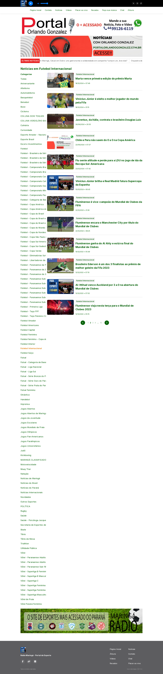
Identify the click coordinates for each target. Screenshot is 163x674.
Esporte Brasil (27, 139)
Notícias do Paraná (30, 488)
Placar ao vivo (81, 10)
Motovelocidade (28, 464)
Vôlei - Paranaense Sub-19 (33, 566)
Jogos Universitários (31, 446)
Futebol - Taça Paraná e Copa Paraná (33, 316)
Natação (25, 474)
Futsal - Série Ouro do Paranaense (33, 381)
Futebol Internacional (31, 348)
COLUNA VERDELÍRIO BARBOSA (33, 120)
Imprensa (25, 404)
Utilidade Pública (29, 548)
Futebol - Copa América (32, 204)
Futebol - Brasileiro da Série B (33, 153)
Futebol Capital (28, 330)
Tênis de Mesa (28, 539)
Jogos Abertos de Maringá (33, 413)
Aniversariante (27, 83)
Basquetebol (27, 97)
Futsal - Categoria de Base (33, 362)
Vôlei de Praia (27, 599)
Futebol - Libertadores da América (33, 260)
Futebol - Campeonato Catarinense (33, 181)
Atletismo (25, 88)
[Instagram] (137, 3)
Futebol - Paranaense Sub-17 (33, 288)
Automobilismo (28, 93)
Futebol (24, 148)
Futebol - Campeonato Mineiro (33, 190)
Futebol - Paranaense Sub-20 (33, 302)
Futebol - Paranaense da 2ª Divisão (33, 269)
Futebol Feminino (29, 334)
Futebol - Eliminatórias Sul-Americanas (33, 255)
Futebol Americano (30, 325)
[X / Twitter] (133, 3)
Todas (24, 79)
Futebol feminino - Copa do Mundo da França (33, 339)
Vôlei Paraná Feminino (31, 604)
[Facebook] (141, 3)
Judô (23, 450)
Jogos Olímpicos (29, 432)
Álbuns (131, 10)
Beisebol (25, 102)
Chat (122, 10)
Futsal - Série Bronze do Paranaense (33, 376)
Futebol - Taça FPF (30, 311)
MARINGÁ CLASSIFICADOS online (33, 460)
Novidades (26, 497)
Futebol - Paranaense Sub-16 (33, 283)
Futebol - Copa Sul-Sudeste (33, 246)
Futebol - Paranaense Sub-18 (33, 292)
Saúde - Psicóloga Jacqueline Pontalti (33, 520)
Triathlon (25, 543)
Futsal (23, 357)
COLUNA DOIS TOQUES (32, 116)
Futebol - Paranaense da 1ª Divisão (33, 265)
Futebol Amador (28, 320)
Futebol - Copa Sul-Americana (33, 241)
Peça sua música (109, 10)
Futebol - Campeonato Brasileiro (33, 167)
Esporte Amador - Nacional (33, 134)
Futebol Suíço (27, 353)
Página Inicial (35, 10)
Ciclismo (25, 111)
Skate (23, 529)
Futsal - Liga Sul (28, 371)
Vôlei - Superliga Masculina (33, 594)
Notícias (58, 10)
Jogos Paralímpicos (30, 441)
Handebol (25, 399)
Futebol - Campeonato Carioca (33, 176)
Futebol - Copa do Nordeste (33, 232)
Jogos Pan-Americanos (32, 436)
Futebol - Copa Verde (31, 251)
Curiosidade (26, 130)
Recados (95, 10)
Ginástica (25, 394)
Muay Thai (25, 469)
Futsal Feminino (28, 390)
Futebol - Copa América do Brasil (33, 209)
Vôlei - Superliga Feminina (33, 585)
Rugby (24, 511)
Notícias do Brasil (29, 483)
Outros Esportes (28, 501)
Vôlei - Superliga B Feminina (33, 571)
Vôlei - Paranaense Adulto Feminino (33, 557)
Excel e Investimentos (31, 144)
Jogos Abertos (28, 408)
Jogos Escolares (29, 422)
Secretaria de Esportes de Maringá (33, 525)
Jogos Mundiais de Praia (32, 427)
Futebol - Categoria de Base (33, 200)
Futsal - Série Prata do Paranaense (33, 385)
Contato (48, 10)
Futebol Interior (28, 344)
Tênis (23, 534)
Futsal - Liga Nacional (31, 367)
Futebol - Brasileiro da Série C (33, 158)
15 (101, 323)
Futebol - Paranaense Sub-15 (33, 279)
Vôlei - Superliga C (29, 580)
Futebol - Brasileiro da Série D (33, 162)
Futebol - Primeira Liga (32, 306)
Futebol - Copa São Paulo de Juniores (33, 237)
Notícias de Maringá (30, 478)
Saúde (24, 515)
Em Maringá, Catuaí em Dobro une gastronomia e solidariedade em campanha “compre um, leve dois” (69, 61)
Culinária (25, 125)
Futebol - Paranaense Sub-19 (33, 297)
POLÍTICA (25, 506)
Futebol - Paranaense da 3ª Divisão (33, 274)
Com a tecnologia (131, 669)
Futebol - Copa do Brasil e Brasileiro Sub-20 (33, 223)
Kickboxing (26, 455)
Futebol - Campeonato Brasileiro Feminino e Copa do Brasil (33, 172)
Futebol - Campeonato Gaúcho (33, 186)
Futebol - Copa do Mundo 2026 (33, 227)
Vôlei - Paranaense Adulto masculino (33, 562)
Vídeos (69, 10)
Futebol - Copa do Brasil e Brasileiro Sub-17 (33, 218)
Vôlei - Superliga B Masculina (33, 576)
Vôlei (23, 553)
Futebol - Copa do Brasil (32, 213)
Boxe (23, 107)
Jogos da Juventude (30, 418)
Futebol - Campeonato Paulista (33, 195)
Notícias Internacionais (32, 492)
